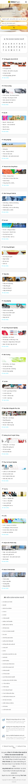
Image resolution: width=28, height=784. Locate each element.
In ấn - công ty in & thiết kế (9, 525)
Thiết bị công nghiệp (8, 310)
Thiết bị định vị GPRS (8, 210)
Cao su (6, 489)
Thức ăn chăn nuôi (7, 153)
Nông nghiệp (7, 139)
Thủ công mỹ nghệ (9, 247)
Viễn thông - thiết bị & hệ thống (11, 203)
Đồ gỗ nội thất (6, 73)
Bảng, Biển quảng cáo (8, 447)
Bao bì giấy (5, 559)
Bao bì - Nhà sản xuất (8, 122)
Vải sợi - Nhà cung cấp (8, 424)
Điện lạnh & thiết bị (8, 624)
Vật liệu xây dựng (7, 699)
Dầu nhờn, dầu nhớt (8, 102)
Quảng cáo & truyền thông (11, 435)
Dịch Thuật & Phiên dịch (9, 476)
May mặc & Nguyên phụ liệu (12, 408)
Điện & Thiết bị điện (9, 569)
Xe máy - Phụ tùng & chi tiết (10, 97)
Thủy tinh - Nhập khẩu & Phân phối (11, 342)
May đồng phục (7, 420)
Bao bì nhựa (6, 127)
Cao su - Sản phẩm (7, 500)
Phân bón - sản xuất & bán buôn (11, 156)
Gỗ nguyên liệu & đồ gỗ (11, 59)
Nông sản (5, 149)
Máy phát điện (6, 586)
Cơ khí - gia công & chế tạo (10, 391)
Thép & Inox (6, 686)
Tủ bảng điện (6, 583)
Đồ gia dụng (6, 628)
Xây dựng (5, 706)
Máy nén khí (6, 317)
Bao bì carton (6, 129)
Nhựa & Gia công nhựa (10, 166)
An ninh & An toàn (7, 601)
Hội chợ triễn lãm (7, 451)
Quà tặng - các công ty (8, 337)
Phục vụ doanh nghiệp (10, 462)
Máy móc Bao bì (7, 288)
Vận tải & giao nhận (8, 637)
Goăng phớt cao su (8, 505)
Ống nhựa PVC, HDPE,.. (9, 183)
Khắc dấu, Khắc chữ (8, 478)
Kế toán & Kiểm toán (8, 474)
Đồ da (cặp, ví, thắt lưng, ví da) (10, 339)
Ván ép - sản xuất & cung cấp (10, 71)
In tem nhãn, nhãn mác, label (10, 530)
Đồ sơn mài (6, 261)
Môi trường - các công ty (9, 364)
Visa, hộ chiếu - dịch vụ (8, 236)
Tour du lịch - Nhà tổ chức (9, 232)
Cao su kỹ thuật (7, 503)
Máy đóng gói (6, 285)
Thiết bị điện (6, 579)
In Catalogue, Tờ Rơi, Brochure (10, 527)
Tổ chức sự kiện (7, 449)
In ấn (5, 516)
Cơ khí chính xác (7, 393)
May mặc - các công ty (8, 417)
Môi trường (7, 354)
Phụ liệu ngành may (8, 422)
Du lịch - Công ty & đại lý (9, 229)
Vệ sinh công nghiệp (8, 371)
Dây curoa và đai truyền (9, 312)
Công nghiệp (7, 301)
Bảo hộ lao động (7, 608)
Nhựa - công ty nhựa (8, 176)
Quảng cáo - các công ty (9, 444)
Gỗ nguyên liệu (7, 68)
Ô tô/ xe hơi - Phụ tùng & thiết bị (11, 95)
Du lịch (6, 220)
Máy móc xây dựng (8, 283)
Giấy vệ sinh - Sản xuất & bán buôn (11, 557)
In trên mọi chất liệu (8, 532)
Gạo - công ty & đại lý (8, 151)
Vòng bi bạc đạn (7, 315)
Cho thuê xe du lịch (7, 234)
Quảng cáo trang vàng (15, 726)
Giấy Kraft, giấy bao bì (8, 554)
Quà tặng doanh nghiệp (11, 328)
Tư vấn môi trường (7, 366)
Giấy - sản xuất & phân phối (10, 552)
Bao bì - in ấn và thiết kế (9, 124)
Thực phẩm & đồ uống (8, 693)
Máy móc (6, 274)
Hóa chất (5, 647)
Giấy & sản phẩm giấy (10, 542)
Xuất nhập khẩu (7, 709)
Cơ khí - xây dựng (7, 398)
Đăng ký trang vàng (15, 719)
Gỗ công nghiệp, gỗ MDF (9, 75)
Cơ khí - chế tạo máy (8, 395)
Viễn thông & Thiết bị (10, 193)
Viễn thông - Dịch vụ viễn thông (11, 207)
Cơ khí (6, 381)
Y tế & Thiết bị (6, 683)
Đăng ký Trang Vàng (9, 746)
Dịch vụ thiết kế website (15, 735)
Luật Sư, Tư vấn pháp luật (9, 471)
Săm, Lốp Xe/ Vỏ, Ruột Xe (9, 100)
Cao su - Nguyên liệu (8, 498)
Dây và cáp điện (7, 581)
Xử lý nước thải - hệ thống (9, 368)
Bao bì (5, 113)
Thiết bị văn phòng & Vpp (9, 696)
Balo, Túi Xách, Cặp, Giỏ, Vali (10, 344)
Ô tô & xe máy (8, 86)
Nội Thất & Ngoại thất (8, 667)
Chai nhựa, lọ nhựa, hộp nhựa (10, 178)
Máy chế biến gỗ (7, 290)
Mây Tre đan (6, 259)
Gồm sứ (5, 263)
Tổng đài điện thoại (7, 205)
